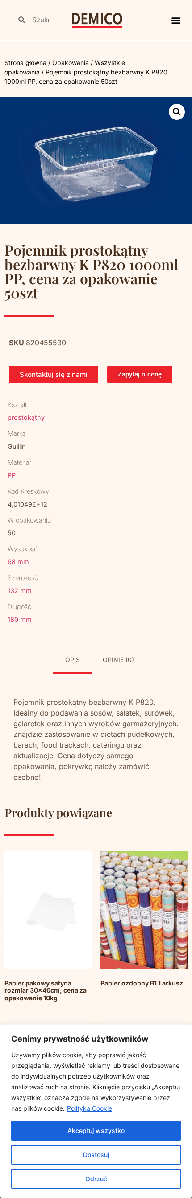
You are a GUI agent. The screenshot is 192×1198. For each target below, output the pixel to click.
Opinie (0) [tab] (118, 659)
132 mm (20, 590)
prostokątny (26, 417)
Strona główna (25, 62)
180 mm (20, 619)
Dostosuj (96, 1154)
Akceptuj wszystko (96, 1130)
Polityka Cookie (89, 1108)
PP (12, 475)
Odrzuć (96, 1178)
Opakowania (70, 62)
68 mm (18, 561)
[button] (175, 20)
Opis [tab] (72, 659)
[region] (96, 1111)
